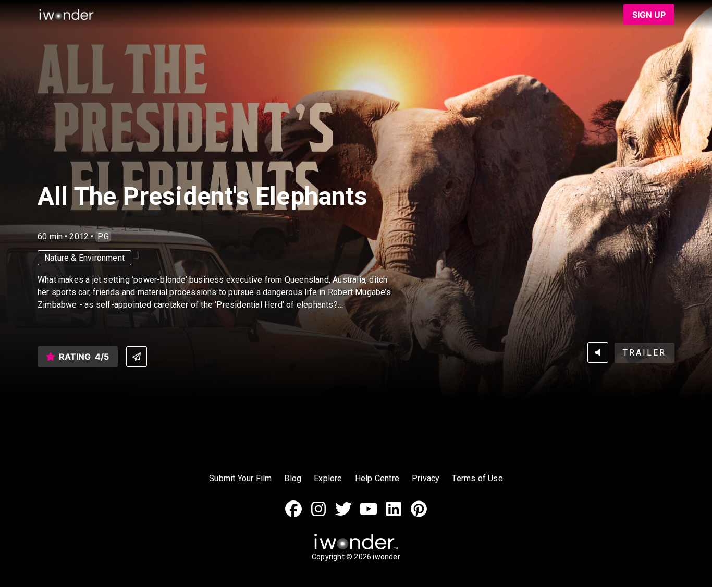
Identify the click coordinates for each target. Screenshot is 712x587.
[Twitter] (343, 514)
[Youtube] (368, 514)
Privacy (425, 478)
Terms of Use (477, 478)
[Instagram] (318, 514)
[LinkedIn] (393, 514)
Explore (328, 478)
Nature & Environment (84, 258)
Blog (292, 478)
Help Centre (377, 478)
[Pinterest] (418, 514)
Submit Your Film (240, 478)
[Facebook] (293, 514)
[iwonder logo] (66, 14)
